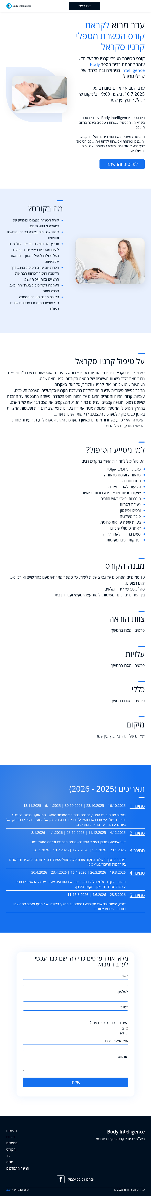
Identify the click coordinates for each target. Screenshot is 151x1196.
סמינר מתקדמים (17, 1168)
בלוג (9, 1155)
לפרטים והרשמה (122, 164)
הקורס (11, 1149)
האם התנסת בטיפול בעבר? (109, 1022)
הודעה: (123, 1056)
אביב (8, 1189)
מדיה (9, 1162)
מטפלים (11, 1143)
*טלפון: (122, 991)
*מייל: (124, 1007)
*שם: (124, 976)
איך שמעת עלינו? (116, 1041)
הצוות (10, 1136)
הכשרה (11, 1130)
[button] (143, 6)
